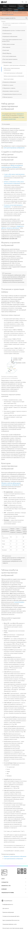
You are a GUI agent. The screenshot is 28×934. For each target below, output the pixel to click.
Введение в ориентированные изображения (14, 65)
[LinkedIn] (25, 869)
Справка (16, 9)
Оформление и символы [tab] (9, 88)
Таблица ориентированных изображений (14, 76)
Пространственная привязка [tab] (10, 59)
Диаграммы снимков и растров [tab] (11, 91)
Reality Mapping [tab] (7, 53)
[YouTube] (25, 872)
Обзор (4, 6)
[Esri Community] (18, 872)
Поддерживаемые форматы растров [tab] (12, 94)
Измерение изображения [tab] (9, 82)
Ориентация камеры (9, 79)
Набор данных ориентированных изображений (12, 69)
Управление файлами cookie (10, 924)
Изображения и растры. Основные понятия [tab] (14, 30)
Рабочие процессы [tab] (7, 97)
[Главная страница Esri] (4, 2)
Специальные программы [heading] (7, 892)
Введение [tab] (5, 27)
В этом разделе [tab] (6, 124)
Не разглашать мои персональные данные (13, 928)
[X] (21, 869)
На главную (4, 9)
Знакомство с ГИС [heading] (6, 885)
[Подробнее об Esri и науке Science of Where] (4, 872)
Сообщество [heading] (4, 882)
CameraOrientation (19, 602)
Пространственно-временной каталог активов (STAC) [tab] (12, 40)
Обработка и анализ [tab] (8, 85)
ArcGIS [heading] (3, 878)
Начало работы (10, 9)
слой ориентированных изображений (13, 147)
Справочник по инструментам (23, 9)
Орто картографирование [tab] (9, 56)
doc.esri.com (10, 14)
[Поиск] (22, 2)
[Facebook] (18, 869)
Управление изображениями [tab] (10, 36)
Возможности (12, 6)
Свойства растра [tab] (7, 33)
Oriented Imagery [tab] (7, 62)
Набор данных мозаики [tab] (9, 44)
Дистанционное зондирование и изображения (14, 23)
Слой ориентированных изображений (13, 73)
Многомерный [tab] (6, 47)
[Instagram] (21, 872)
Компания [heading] (4, 889)
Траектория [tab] (6, 50)
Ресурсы (21, 6)
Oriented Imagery (7, 25)
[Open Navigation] (26, 2)
